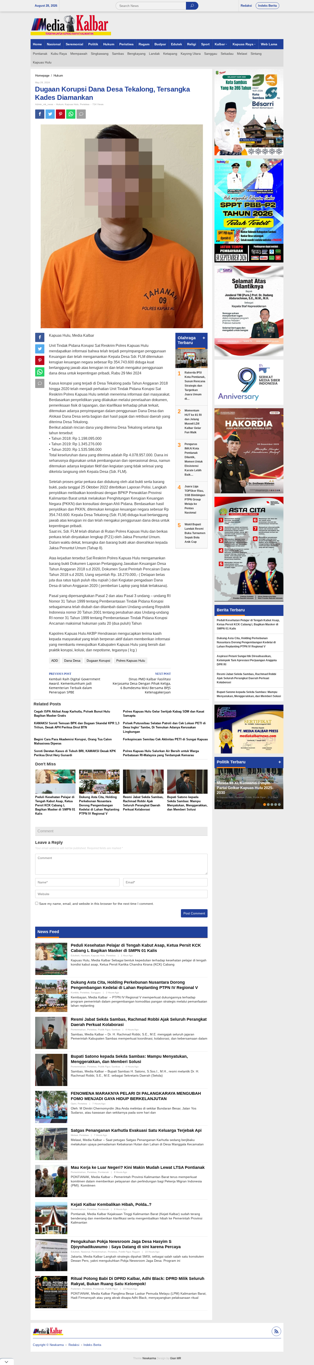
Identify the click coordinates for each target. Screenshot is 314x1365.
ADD (54, 660)
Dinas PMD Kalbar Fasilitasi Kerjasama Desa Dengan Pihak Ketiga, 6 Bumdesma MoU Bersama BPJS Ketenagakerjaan (142, 683)
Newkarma (149, 1358)
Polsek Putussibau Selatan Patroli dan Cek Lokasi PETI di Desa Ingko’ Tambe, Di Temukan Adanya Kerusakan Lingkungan (164, 727)
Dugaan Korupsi (98, 660)
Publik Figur (104, 1029)
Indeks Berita (92, 1345)
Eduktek (75, 955)
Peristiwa (84, 104)
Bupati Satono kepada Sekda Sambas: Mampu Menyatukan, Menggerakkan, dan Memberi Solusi (249, 694)
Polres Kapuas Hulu (130, 660)
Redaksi (74, 1345)
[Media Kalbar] (71, 25)
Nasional (85, 1251)
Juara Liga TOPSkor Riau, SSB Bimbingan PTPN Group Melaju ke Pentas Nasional (195, 499)
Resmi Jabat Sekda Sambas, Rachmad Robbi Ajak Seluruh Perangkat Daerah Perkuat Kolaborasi (246, 678)
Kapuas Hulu (72, 104)
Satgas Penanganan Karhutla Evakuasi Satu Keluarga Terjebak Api (136, 1130)
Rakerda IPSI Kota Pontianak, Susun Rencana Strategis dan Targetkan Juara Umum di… (195, 385)
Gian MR (175, 1358)
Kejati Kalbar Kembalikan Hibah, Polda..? (111, 1204)
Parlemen (76, 1288)
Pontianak (103, 1172)
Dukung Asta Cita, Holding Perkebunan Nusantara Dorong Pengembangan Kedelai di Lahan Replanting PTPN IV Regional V (99, 805)
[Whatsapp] (70, 114)
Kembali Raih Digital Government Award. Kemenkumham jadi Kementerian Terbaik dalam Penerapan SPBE (74, 683)
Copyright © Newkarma (48, 1345)
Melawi (74, 1135)
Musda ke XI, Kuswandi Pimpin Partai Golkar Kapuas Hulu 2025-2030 (245, 788)
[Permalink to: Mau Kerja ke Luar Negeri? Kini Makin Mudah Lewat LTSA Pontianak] (51, 1181)
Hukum (59, 104)
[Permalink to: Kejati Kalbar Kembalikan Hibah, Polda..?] (51, 1218)
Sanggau (96, 992)
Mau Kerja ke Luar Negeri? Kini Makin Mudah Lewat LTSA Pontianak (138, 1167)
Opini (73, 1103)
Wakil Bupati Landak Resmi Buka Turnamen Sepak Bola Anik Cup (195, 533)
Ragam (136, 1251)
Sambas (115, 1029)
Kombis (75, 992)
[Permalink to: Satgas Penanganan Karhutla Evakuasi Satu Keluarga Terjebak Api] (51, 1144)
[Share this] (39, 114)
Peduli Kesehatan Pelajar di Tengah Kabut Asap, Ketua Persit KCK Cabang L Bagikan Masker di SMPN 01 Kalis (55, 805)
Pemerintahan (78, 1029)
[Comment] (81, 114)
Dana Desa (72, 660)
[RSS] (276, 1332)
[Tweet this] (50, 114)
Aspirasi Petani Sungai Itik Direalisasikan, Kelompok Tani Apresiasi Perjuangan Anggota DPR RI (247, 660)
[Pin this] (60, 114)
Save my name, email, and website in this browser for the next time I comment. (96, 903)
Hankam (85, 955)
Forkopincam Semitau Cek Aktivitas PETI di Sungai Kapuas (165, 739)
